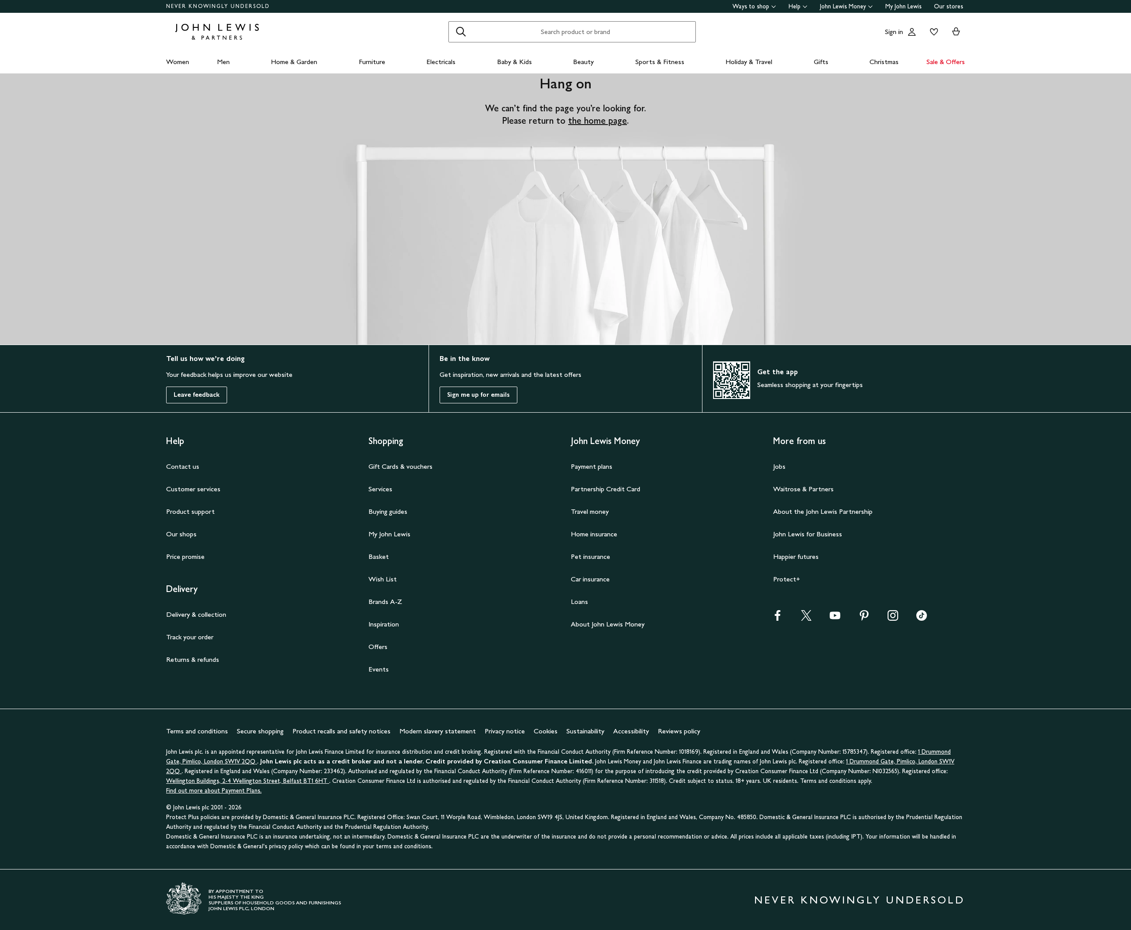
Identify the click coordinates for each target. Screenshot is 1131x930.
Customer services (193, 489)
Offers (377, 646)
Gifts (821, 61)
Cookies (546, 731)
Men (223, 61)
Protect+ (786, 579)
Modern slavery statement (437, 731)
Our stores (948, 6)
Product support (190, 511)
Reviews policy (679, 731)
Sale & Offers (945, 61)
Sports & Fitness (659, 61)
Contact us (182, 466)
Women (177, 61)
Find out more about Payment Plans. (214, 790)
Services (380, 489)
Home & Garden (294, 61)
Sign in (894, 31)
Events (378, 669)
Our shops (181, 534)
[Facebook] (777, 618)
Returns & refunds (192, 659)
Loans (579, 601)
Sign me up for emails (478, 395)
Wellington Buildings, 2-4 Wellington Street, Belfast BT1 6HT (247, 781)
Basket (378, 556)
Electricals (440, 61)
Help (795, 6)
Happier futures (796, 556)
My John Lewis (903, 6)
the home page (597, 120)
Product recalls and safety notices (341, 731)
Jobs (779, 466)
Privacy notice (505, 731)
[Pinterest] (864, 618)
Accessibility (631, 731)
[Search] (460, 31)
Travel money (590, 511)
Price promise (185, 556)
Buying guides (387, 511)
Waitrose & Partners (803, 489)
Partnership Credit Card (605, 489)
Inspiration (383, 624)
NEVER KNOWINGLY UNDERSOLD (218, 6)
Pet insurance (590, 556)
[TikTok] (921, 618)
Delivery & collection (196, 614)
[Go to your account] (912, 31)
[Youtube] (835, 618)
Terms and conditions (197, 731)
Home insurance (594, 534)
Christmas (884, 61)
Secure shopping (260, 731)
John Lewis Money (843, 6)
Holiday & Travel (748, 61)
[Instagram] (893, 618)
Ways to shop (750, 6)
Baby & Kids (514, 61)
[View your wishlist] (932, 31)
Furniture (372, 61)
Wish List (382, 579)
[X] (806, 618)
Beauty (583, 61)
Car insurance (590, 579)
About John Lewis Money (608, 624)
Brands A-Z (385, 601)
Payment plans (591, 466)
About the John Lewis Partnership (823, 511)
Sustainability (585, 731)
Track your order (189, 637)
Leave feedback (197, 395)
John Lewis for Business (807, 534)
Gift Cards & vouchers (400, 466)
